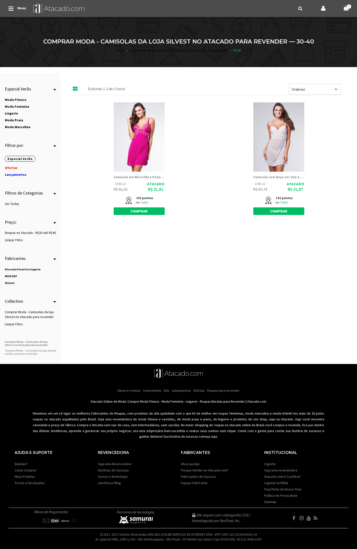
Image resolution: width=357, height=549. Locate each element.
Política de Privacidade (281, 495)
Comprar (139, 211)
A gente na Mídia (276, 483)
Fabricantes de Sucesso (198, 476)
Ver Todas (12, 204)
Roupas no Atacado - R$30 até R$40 (30, 232)
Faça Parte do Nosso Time (283, 489)
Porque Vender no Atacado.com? (205, 470)
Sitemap (270, 502)
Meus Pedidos (25, 476)
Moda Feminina (172, 401)
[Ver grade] (75, 89)
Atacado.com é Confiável (282, 476)
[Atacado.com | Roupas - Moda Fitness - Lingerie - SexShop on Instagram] (302, 518)
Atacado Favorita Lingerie (23, 269)
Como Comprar (25, 470)
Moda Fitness (149, 401)
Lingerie (191, 401)
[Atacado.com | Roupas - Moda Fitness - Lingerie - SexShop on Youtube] (309, 518)
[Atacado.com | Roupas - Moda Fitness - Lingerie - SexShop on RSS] (317, 518)
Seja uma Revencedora (114, 464)
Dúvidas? (21, 464)
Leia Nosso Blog (109, 483)
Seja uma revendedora (280, 470)
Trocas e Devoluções (30, 483)
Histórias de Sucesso (113, 470)
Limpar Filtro (14, 240)
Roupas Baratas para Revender (222, 401)
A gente (270, 464)
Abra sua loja (190, 464)
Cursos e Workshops (113, 476)
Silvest (10, 283)
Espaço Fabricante (194, 483)
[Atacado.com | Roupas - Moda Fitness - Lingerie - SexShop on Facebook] (295, 518)
